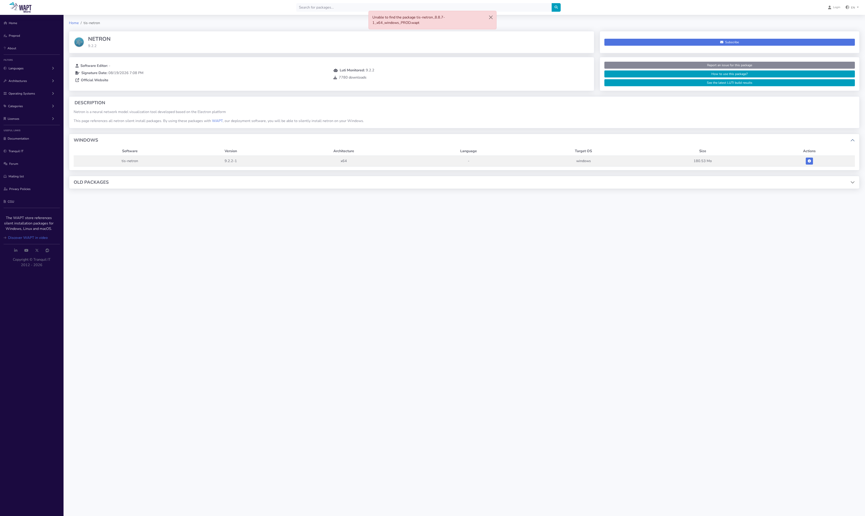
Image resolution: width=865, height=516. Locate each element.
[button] (852, 7)
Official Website (94, 80)
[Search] (556, 7)
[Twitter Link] (37, 250)
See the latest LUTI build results (729, 83)
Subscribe (731, 42)
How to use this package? (729, 74)
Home (74, 22)
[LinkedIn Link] (15, 250)
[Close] (490, 17)
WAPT (217, 120)
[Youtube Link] (26, 250)
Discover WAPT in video (27, 237)
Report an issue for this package (729, 65)
